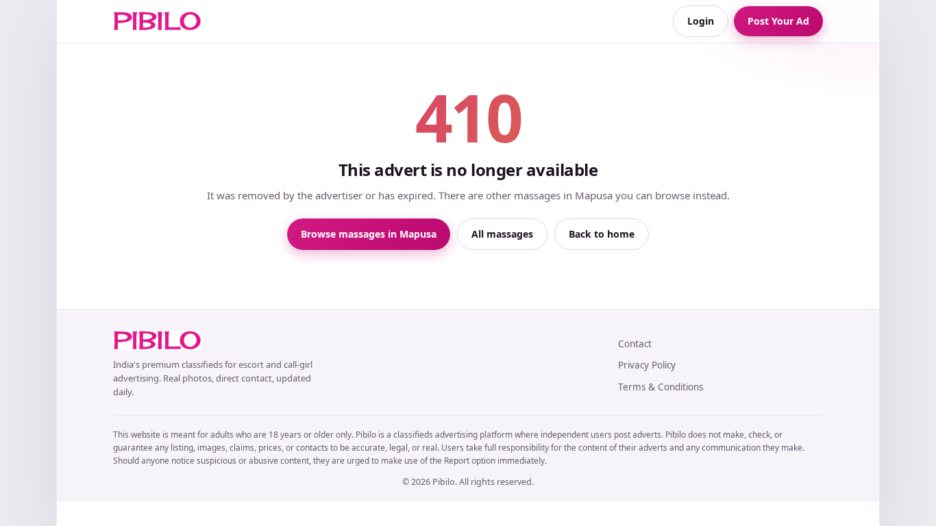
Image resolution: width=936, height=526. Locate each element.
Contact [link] (635, 344)
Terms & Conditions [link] (660, 387)
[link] (157, 21)
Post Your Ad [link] (778, 20)
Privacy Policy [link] (647, 365)
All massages (502, 233)
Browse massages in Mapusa (368, 233)
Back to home (602, 233)
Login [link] (700, 20)
